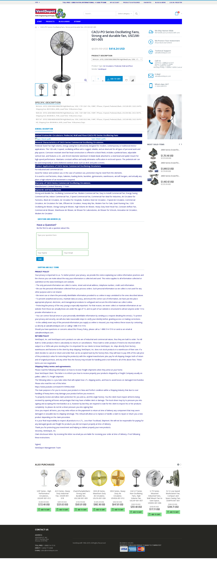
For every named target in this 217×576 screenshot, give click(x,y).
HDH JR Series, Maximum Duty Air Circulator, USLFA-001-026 (99, 494)
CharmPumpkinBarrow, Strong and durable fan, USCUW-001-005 (82, 494)
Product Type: (97, 66)
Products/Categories (131, 2)
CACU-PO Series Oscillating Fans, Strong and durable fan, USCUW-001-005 (116, 36)
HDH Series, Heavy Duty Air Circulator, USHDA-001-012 (117, 494)
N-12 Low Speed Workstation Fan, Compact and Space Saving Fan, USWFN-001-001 (173, 496)
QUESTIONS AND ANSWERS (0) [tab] (49, 219)
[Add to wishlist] (126, 78)
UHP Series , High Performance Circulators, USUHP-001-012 (44, 494)
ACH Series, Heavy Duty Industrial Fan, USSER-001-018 (62, 494)
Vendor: (95, 69)
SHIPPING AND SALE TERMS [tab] (48, 267)
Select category (124, 13)
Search (136, 13)
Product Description (102, 55)
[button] (178, 464)
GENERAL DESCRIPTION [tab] (44, 128)
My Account (114, 2)
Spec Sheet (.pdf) (98, 139)
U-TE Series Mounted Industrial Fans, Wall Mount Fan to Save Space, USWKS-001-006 (154, 497)
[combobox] (117, 59)
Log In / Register (176, 2)
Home (36, 27)
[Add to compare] (132, 78)
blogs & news (160, 2)
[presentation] (179, 144)
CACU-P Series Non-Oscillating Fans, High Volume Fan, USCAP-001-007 (136, 496)
